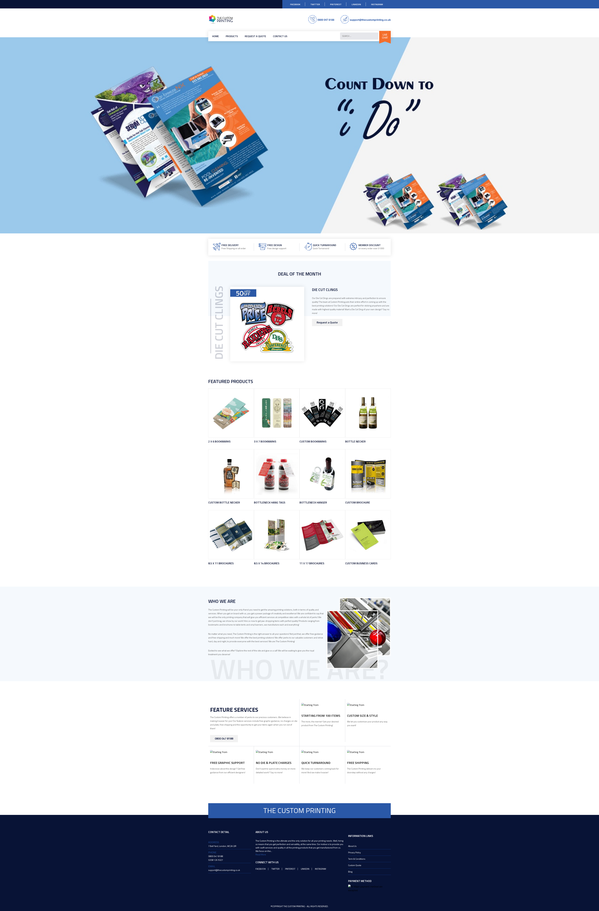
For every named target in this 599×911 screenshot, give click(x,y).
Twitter (315, 4)
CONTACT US (280, 36)
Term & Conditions (356, 858)
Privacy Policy (354, 852)
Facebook (295, 4)
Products (232, 36)
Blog (350, 871)
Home (215, 36)
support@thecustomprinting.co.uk (370, 20)
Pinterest (335, 4)
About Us (352, 846)
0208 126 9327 (215, 860)
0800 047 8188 (326, 20)
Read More (261, 854)
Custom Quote (354, 865)
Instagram (377, 4)
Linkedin (356, 4)
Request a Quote (255, 36)
